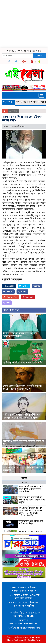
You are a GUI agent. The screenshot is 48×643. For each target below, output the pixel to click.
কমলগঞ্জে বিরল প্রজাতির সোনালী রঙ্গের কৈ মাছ (23, 443)
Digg (38, 286)
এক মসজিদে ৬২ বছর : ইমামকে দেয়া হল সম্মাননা (23, 469)
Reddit (23, 291)
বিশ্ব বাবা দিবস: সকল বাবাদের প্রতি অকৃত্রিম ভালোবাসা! (20, 335)
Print (7, 302)
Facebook (9, 286)
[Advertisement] (24, 24)
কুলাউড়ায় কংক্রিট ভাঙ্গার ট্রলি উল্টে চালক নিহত (31, 522)
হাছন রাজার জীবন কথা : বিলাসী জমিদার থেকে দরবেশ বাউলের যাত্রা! (22, 388)
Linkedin (9, 291)
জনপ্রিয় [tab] (24, 482)
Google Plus (12, 297)
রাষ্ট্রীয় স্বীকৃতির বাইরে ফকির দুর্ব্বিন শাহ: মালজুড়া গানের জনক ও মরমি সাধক (22, 416)
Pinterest (28, 297)
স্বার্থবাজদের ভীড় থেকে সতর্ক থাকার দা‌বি (22, 362)
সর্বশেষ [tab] (24, 478)
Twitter (24, 286)
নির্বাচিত (14, 111)
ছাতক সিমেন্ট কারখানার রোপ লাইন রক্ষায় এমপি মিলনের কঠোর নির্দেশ (31, 489)
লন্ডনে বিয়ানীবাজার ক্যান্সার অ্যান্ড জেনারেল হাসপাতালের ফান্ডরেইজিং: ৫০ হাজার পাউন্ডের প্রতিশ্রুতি (30, 512)
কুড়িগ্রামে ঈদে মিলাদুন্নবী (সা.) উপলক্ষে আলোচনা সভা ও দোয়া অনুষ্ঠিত (32, 500)
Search (39, 55)
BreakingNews (34, 640)
